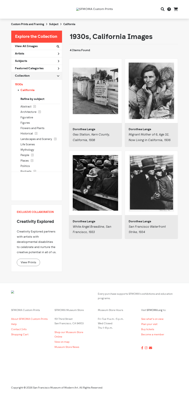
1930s (19, 84)
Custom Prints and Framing (27, 24)
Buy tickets (147, 329)
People (24, 155)
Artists (19, 53)
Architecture (28, 112)
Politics (25, 166)
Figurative (26, 117)
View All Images (26, 46)
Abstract (25, 106)
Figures (25, 123)
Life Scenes (27, 144)
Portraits (26, 171)
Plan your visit (149, 324)
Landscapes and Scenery (36, 139)
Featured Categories (29, 68)
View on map (62, 342)
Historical (26, 133)
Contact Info (19, 329)
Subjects (21, 61)
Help (14, 324)
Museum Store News (66, 347)
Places (24, 161)
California (27, 90)
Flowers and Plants (32, 128)
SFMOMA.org (154, 310)
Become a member (152, 334)
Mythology (27, 150)
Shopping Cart (19, 334)
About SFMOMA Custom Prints (29, 319)
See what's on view (152, 319)
